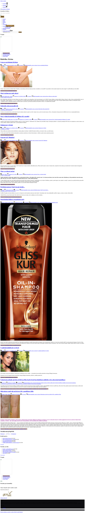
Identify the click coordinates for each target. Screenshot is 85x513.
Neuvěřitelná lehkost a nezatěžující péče (12, 199)
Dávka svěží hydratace (7, 450)
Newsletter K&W (6, 55)
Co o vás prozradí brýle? (7, 440)
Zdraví (4, 21)
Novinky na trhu (7, 202)
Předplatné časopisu (6, 28)
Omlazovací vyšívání (6, 125)
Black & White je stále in (7, 451)
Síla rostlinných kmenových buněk (9, 452)
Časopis (4, 19)
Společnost (5, 24)
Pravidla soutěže (8, 27)
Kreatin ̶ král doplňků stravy (8, 448)
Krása (4, 20)
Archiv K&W (5, 56)
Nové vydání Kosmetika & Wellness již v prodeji (14, 116)
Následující (14, 433)
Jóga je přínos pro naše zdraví (9, 93)
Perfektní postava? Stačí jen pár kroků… (12, 187)
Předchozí (2, 433)
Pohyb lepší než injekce (7, 438)
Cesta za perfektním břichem (9, 62)
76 (11, 433)
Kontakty (4, 29)
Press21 (4, 508)
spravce (21, 65)
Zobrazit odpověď (3, 497)
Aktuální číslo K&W (6, 54)
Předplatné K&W (6, 53)
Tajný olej (4, 453)
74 (8, 433)
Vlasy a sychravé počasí (7, 171)
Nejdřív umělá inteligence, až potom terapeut (11, 442)
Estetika (4, 22)
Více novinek (2, 455)
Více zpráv (2, 444)
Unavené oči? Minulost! (7, 137)
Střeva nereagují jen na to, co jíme (9, 439)
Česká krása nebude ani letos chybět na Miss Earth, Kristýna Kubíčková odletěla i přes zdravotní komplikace (32, 380)
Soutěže (4, 26)
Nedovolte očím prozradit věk (9, 106)
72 (6, 433)
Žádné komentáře (36, 65)
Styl (3, 23)
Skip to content (3, 0)
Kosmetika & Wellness (4, 11)
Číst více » (8, 90)
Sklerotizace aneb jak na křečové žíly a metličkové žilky (17, 391)
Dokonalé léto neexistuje (7, 441)
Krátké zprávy (7, 96)
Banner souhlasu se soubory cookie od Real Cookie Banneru (11, 511)
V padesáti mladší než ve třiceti (9, 347)
